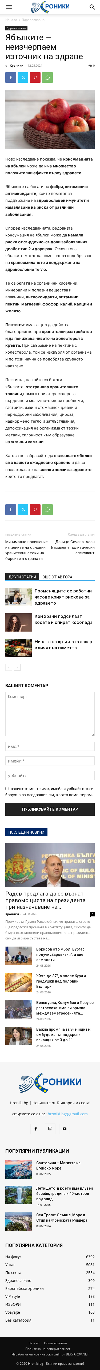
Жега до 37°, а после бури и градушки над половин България (61, 981)
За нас (34, 1343)
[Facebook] (10, 77)
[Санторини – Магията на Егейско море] (18, 1169)
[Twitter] (23, 77)
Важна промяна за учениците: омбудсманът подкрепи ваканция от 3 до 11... (63, 1034)
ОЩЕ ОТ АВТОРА (57, 577)
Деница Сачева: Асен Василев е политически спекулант (73, 547)
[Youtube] (64, 1129)
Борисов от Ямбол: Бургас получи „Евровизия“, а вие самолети (60, 954)
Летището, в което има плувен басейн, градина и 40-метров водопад (64, 1193)
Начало (11, 19)
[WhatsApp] (47, 77)
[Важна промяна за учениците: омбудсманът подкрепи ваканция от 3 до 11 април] (18, 1036)
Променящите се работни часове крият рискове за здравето (63, 597)
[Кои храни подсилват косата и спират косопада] (18, 622)
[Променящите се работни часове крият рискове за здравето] (18, 597)
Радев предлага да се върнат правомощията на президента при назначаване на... (45, 900)
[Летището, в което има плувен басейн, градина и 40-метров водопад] (18, 1195)
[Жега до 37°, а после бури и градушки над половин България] (18, 982)
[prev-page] (8, 667)
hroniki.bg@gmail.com (68, 1113)
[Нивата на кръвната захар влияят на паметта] (18, 648)
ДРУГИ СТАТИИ (22, 577)
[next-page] (17, 667)
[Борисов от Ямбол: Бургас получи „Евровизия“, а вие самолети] (18, 956)
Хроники (16, 65)
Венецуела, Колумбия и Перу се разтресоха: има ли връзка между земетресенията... (65, 1008)
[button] (9, 7)
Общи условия (55, 1343)
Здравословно (33, 19)
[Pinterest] (35, 77)
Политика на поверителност (47, 1348)
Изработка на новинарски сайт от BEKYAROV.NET (50, 1354)
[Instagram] (50, 1129)
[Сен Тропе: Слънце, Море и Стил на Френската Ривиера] (18, 1221)
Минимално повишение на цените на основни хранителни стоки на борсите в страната (26, 550)
